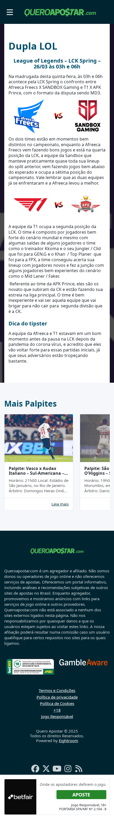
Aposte (81, 794)
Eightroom (68, 740)
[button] (10, 12)
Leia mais (60, 504)
